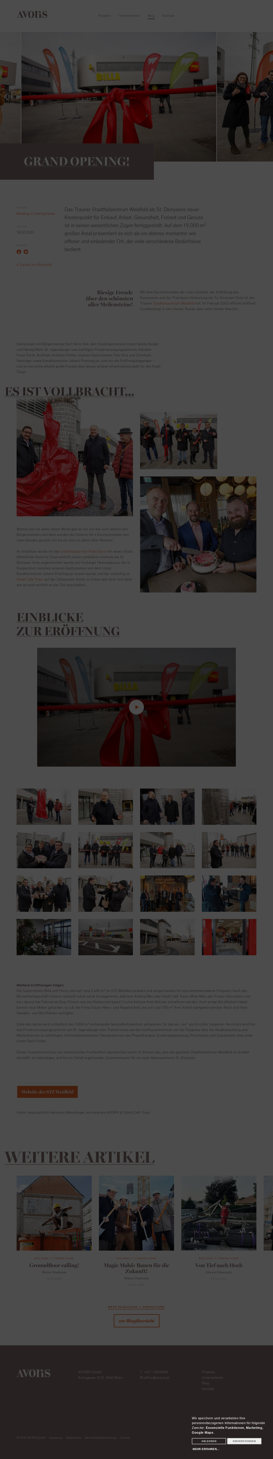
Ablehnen (209, 1441)
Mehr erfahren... (206, 1449)
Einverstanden (244, 1441)
